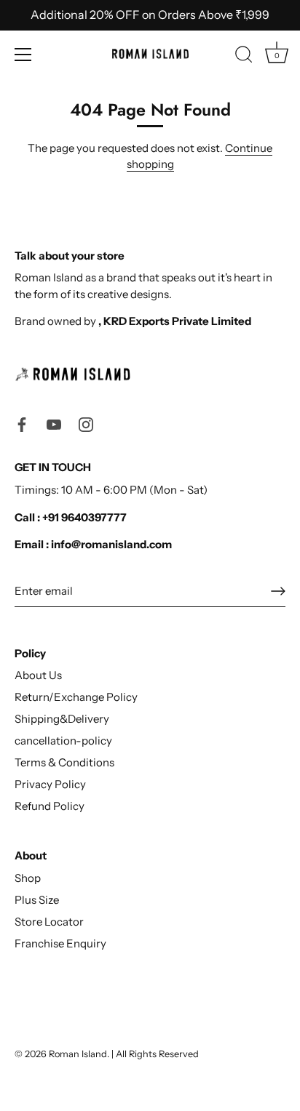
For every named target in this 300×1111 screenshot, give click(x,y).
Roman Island (78, 1053)
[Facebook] (22, 423)
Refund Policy (49, 806)
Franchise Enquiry (60, 943)
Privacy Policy (50, 784)
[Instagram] (86, 423)
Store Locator (49, 921)
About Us (38, 675)
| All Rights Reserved (155, 1053)
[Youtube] (54, 423)
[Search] (244, 57)
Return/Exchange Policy (76, 697)
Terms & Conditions (64, 762)
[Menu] (23, 55)
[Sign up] (278, 591)
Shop (28, 878)
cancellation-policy (63, 740)
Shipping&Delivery (62, 719)
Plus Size (37, 900)
